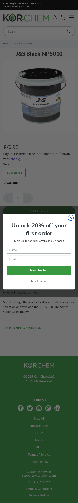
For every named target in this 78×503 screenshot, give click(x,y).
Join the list (39, 270)
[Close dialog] (71, 218)
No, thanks (39, 281)
